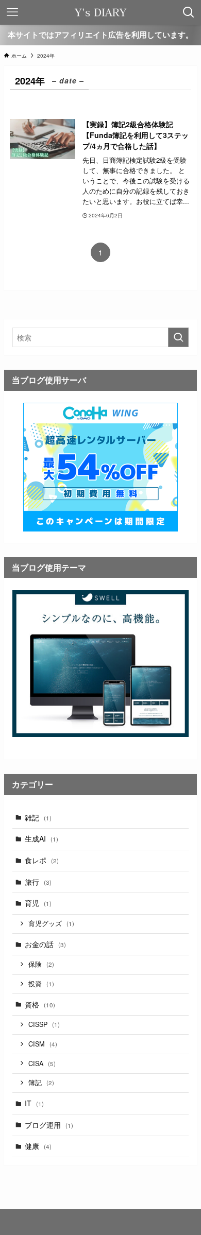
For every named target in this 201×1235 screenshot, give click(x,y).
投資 (41, 983)
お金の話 (45, 944)
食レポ (42, 860)
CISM (42, 1044)
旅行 (38, 882)
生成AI (41, 838)
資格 (40, 1004)
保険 (41, 964)
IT (34, 1103)
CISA (42, 1063)
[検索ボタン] (188, 12)
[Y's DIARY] (100, 12)
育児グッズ (51, 923)
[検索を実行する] (178, 337)
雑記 (38, 817)
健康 (38, 1146)
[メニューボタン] (12, 12)
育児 (38, 903)
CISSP (44, 1024)
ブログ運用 (49, 1125)
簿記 (41, 1082)
